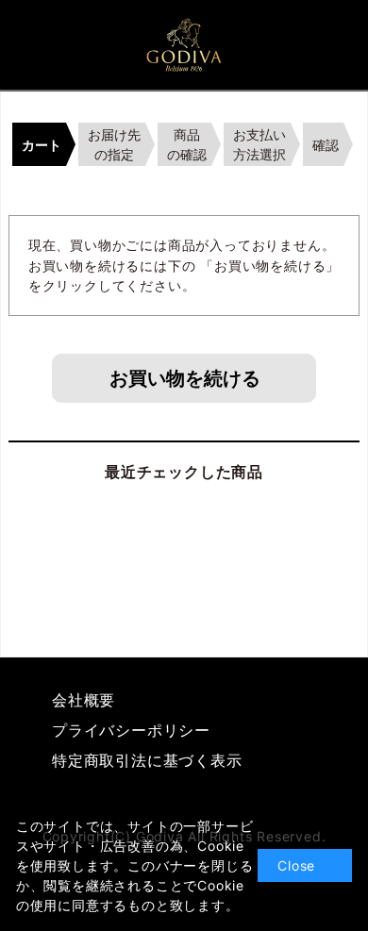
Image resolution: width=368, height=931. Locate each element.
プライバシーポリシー (131, 730)
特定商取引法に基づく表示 (147, 760)
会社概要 (83, 699)
